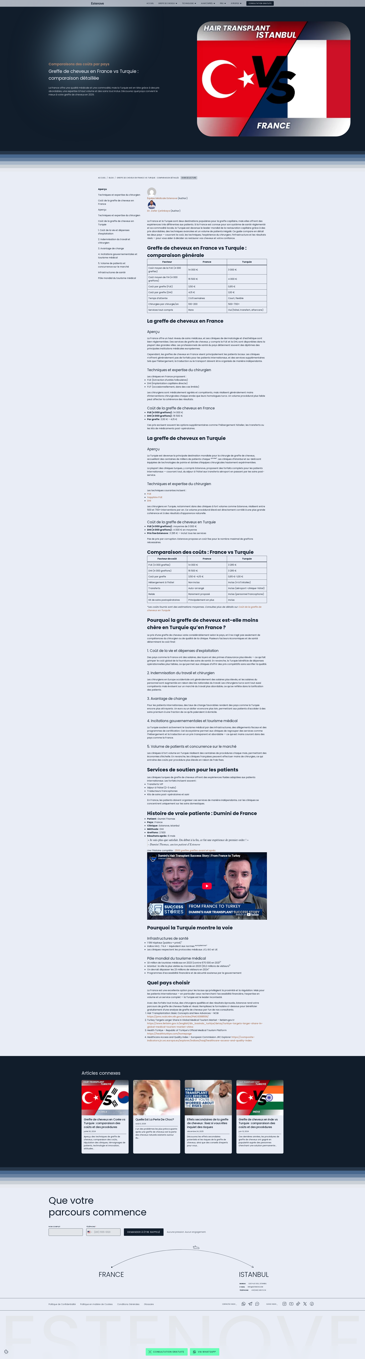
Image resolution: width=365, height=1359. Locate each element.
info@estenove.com (255, 1287)
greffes (194, 850)
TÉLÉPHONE (91, 1227)
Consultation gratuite (260, 3)
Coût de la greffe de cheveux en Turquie (116, 222)
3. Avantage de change (111, 248)
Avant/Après (207, 3)
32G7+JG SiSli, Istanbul (258, 1284)
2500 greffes (182, 850)
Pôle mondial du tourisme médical (117, 278)
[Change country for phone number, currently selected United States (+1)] (89, 1232)
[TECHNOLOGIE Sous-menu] (195, 3)
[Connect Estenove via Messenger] (257, 1304)
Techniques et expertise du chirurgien (119, 194)
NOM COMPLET (54, 1227)
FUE (149, 493)
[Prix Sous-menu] (225, 3)
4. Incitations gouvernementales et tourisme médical (117, 256)
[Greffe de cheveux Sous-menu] (176, 3)
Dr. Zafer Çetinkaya (158, 210)
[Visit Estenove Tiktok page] (298, 1304)
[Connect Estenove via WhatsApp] (243, 1304)
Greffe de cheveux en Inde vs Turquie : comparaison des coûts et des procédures (258, 1123)
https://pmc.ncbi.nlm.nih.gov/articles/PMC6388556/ (178, 1016)
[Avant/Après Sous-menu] (214, 3)
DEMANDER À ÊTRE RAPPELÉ (143, 1232)
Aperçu (102, 189)
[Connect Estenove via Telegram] (250, 1304)
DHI (149, 500)
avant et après (207, 850)
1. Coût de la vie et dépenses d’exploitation (113, 232)
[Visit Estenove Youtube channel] (291, 1304)
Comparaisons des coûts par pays (79, 64)
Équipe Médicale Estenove (162, 198)
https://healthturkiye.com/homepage (169, 1033)
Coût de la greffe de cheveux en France (116, 202)
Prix (221, 3)
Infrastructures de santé (111, 272)
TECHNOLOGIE (188, 3)
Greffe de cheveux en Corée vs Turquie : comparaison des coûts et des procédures (104, 1123)
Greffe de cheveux (166, 3)
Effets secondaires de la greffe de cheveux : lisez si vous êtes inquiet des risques (207, 1123)
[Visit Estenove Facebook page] (312, 1304)
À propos (235, 3)
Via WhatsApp (207, 1351)
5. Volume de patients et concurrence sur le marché (113, 265)
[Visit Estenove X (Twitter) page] (305, 1304)
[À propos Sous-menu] (241, 3)
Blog (111, 178)
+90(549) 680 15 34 (258, 1290)
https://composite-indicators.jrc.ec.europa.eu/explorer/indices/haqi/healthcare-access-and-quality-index (201, 1038)
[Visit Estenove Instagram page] (284, 1304)
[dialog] (6, 1351)
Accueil (150, 3)
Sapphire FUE (154, 497)
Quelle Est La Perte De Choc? (154, 1119)
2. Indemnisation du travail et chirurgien (114, 241)
